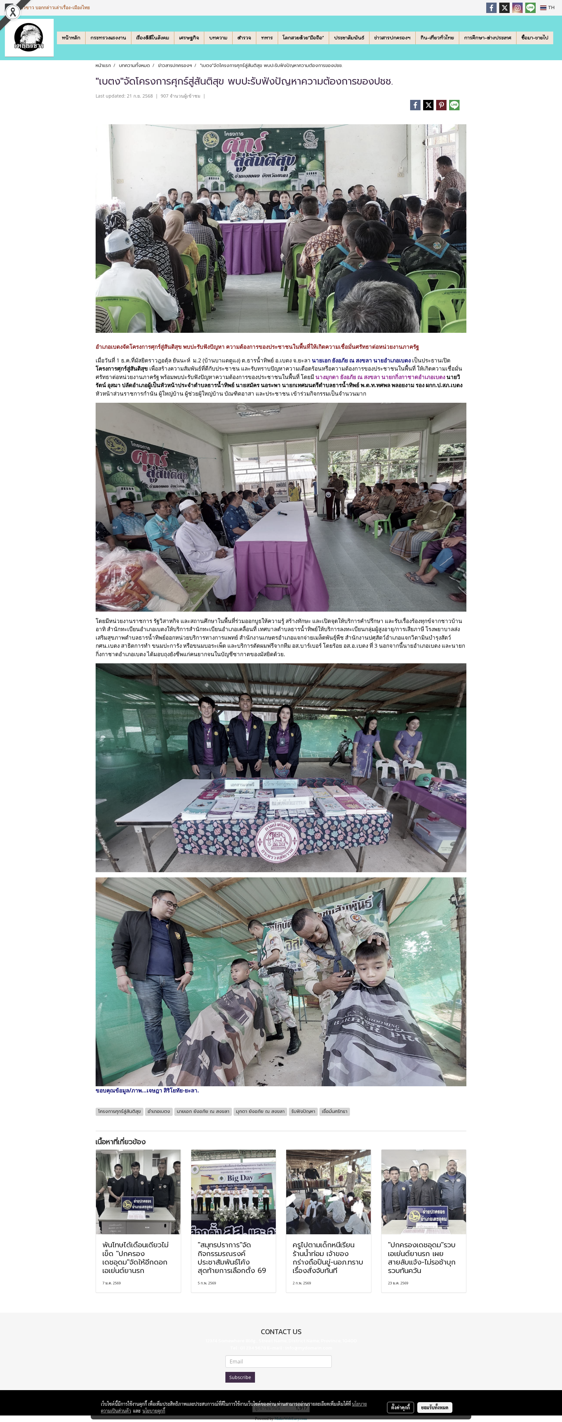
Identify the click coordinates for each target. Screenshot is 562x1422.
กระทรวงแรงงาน (108, 38)
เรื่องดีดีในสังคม (152, 38)
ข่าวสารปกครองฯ (392, 38)
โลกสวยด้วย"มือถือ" (303, 38)
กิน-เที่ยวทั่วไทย (437, 38)
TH (550, 7)
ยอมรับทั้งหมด (434, 1407)
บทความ (218, 38)
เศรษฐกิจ (189, 38)
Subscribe (240, 1377)
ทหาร (267, 38)
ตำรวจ (244, 38)
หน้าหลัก (71, 38)
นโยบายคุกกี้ (153, 1411)
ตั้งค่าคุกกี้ (400, 1407)
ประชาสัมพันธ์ (349, 38)
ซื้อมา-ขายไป (534, 38)
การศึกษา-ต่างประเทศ (487, 38)
